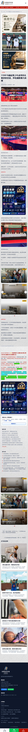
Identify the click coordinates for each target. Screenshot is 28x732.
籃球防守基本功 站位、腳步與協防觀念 (10, 433)
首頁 (2, 11)
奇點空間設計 (4, 362)
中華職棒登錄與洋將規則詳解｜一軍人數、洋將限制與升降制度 (14, 463)
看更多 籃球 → (4, 446)
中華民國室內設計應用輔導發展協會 (8, 357)
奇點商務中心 (24, 722)
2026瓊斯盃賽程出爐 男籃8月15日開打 (11, 455)
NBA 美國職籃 (12, 714)
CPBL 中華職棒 (17, 712)
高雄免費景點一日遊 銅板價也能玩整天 (11, 453)
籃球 (4, 11)
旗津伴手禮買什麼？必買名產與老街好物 (11, 465)
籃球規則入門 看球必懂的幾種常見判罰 (10, 435)
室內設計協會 (4, 353)
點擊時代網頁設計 (9, 363)
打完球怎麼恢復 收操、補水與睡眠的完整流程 (11, 439)
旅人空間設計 (4, 367)
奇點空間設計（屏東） (9, 365)
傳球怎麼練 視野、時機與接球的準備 (9, 431)
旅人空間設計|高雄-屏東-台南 (7, 712)
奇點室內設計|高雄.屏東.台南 (14, 709)
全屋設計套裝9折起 (5, 705)
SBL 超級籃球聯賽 (4, 714)
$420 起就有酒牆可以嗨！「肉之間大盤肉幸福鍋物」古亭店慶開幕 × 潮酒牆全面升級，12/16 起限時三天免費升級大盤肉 (14, 468)
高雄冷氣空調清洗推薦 (18, 358)
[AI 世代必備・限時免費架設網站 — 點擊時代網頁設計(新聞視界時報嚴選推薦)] (14, 200)
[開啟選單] (25, 3)
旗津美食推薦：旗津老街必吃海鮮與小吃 (11, 471)
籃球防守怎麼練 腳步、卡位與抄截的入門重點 (11, 440)
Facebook (4, 689)
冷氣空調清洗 (10, 722)
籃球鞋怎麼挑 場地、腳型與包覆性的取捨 (10, 437)
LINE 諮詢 (10, 689)
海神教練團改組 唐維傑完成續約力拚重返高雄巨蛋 (12, 442)
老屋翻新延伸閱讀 (10, 358)
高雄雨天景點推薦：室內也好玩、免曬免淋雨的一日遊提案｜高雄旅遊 (14, 458)
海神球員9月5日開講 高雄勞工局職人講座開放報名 (12, 444)
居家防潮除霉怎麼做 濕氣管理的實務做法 (11, 460)
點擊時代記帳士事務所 (5, 718)
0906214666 (5, 682)
